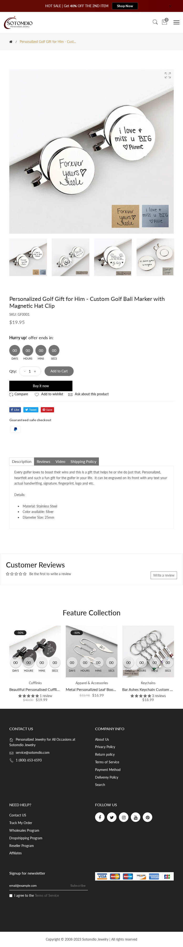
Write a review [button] (163, 575)
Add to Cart (59, 371)
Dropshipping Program (25, 838)
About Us (102, 739)
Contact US (17, 815)
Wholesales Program (24, 830)
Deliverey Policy (106, 777)
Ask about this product (91, 394)
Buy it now (41, 386)
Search (100, 785)
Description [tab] (21, 461)
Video (60, 461)
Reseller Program (21, 846)
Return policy (105, 754)
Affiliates (15, 853)
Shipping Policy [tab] (83, 461)
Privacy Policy (105, 747)
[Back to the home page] (10, 41)
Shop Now (125, 6)
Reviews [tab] (43, 461)
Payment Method (108, 770)
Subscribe (78, 885)
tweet (32, 409)
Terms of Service (107, 762)
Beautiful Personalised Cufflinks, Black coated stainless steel (59, 689)
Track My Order (20, 823)
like (16, 409)
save (49, 409)
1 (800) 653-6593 (29, 760)
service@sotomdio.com (33, 752)
